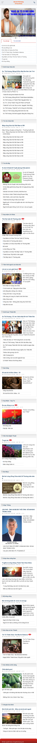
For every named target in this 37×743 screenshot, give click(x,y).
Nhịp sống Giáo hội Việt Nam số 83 (13, 147)
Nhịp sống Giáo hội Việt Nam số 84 (13, 145)
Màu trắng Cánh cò (8, 464)
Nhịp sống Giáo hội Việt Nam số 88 (13, 125)
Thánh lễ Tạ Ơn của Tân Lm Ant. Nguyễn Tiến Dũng (17, 105)
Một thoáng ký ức (8, 355)
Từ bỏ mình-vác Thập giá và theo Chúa (14, 288)
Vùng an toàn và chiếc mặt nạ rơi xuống (14, 731)
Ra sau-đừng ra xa (7, 48)
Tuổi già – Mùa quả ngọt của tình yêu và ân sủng (17, 728)
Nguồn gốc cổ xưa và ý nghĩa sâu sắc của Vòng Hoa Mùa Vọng (18, 203)
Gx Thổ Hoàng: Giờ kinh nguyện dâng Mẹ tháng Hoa (18, 113)
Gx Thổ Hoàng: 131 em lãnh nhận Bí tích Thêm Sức (18, 316)
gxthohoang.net (19, 742)
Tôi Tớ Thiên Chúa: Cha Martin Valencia (13, 52)
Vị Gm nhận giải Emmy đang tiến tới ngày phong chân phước (18, 188)
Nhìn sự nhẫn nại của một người (12, 589)
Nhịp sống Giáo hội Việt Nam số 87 (13, 137)
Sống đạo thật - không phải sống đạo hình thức (17, 302)
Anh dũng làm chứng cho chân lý (12, 291)
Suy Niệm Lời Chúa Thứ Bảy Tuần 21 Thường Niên (17, 252)
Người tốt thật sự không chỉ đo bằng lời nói (16, 622)
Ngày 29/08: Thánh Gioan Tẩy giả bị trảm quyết (16, 657)
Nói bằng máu (7, 425)
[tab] (6, 41)
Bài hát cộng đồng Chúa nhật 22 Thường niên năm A (18, 497)
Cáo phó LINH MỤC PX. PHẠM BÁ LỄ (14, 551)
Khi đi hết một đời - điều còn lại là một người (16, 709)
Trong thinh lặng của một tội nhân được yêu (16, 586)
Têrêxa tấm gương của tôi (10, 352)
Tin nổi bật (6, 41)
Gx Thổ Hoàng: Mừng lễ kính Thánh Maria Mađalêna (18, 97)
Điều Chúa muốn (8, 299)
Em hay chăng (6, 61)
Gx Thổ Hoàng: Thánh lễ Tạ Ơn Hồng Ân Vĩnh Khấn (17, 108)
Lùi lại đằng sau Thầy (9, 249)
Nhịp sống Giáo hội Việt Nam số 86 (13, 139)
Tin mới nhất (17, 41)
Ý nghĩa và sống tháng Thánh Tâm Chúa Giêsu (17, 563)
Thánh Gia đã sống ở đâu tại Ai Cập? (13, 199)
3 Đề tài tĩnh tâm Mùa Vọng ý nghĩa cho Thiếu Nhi (17, 350)
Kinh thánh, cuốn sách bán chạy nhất (13, 197)
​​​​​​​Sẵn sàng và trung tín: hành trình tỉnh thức (15, 296)
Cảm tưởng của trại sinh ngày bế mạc (14, 358)
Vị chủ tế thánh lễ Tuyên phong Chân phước (16, 168)
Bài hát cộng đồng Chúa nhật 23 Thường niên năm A (18, 495)
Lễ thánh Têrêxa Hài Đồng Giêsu (12, 360)
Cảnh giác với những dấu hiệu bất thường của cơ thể (18, 693)
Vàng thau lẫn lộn (8, 390)
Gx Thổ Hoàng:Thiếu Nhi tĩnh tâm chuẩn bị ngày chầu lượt (18, 346)
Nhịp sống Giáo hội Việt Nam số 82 (13, 150)
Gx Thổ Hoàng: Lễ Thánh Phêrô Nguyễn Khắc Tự (17, 100)
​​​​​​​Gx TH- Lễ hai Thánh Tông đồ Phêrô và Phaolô (16, 102)
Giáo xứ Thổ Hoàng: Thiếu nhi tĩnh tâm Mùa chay (17, 342)
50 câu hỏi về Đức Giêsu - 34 (11, 372)
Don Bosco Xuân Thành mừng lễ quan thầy (15, 194)
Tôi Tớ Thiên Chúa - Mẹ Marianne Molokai (15, 654)
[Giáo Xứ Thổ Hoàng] (18, 2)
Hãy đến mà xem (8, 304)
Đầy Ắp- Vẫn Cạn (8, 428)
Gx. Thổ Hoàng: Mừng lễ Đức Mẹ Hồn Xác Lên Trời (18, 71)
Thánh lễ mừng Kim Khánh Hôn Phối (13, 94)
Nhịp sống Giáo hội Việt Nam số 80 (13, 156)
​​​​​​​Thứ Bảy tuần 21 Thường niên (11, 257)
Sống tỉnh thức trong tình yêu (12, 294)
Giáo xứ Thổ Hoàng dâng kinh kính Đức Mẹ (15, 111)
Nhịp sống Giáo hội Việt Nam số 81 (13, 153)
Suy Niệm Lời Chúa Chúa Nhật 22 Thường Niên (16, 243)
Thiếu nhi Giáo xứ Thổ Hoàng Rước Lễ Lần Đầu (16, 340)
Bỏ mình (5, 246)
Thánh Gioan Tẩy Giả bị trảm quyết (13, 254)
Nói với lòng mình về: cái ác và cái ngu (14, 601)
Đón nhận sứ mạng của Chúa (11, 35)
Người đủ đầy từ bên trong (11, 620)
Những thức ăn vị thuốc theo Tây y (13, 697)
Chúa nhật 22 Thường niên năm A (12, 241)
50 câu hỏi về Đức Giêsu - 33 (11, 393)
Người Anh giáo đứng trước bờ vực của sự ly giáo (17, 207)
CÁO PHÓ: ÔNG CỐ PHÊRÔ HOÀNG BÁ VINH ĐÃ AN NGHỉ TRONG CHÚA (18, 547)
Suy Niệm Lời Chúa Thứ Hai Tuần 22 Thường (14, 57)
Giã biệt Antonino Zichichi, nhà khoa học (15, 191)
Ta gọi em (4, 59)
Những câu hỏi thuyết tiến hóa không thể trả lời (17, 184)
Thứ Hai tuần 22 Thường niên (10, 54)
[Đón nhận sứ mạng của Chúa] (18, 22)
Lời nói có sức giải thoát (8, 45)
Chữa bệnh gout (7, 669)
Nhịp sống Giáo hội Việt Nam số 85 (13, 142)
